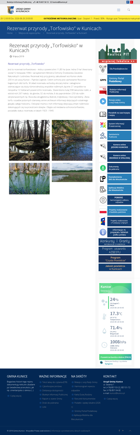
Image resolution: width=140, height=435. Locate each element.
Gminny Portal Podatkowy (86, 411)
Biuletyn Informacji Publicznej (19, 2)
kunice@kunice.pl (60, 2)
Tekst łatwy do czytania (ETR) (54, 382)
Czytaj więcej (15, 395)
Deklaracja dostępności (52, 390)
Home (10, 33)
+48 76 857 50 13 (42, 2)
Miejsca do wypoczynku (29, 33)
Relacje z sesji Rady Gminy (86, 382)
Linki (44, 407)
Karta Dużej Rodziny (83, 394)
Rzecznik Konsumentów (85, 398)
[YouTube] (131, 2)
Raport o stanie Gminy (52, 398)
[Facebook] (127, 2)
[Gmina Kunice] (19, 9)
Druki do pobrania (50, 402)
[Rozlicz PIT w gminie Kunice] (118, 53)
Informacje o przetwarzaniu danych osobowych (71, 431)
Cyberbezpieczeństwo (52, 386)
